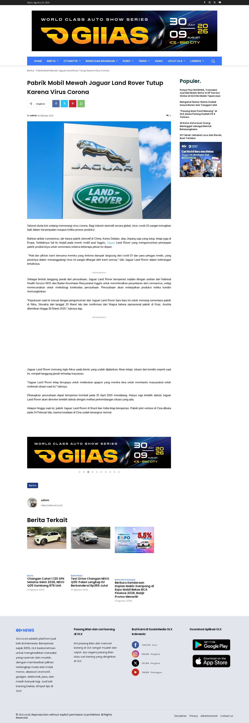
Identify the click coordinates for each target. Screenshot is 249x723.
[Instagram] (210, 3)
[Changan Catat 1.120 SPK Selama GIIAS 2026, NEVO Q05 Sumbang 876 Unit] (46, 549)
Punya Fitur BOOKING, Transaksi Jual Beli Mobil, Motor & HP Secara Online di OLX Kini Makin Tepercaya (200, 93)
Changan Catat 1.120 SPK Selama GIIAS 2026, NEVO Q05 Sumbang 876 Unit (46, 582)
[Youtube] (220, 3)
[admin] (32, 502)
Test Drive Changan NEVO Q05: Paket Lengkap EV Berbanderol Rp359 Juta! (90, 582)
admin (33, 115)
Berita (30, 70)
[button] (213, 61)
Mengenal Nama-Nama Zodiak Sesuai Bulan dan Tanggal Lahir (198, 104)
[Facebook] (205, 3)
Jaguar (111, 242)
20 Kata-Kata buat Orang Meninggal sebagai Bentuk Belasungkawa (195, 126)
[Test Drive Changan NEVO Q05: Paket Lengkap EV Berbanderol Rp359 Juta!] (90, 549)
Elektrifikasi (76, 576)
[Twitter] (215, 3)
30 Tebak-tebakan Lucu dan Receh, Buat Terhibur (201, 137)
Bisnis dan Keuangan (125, 580)
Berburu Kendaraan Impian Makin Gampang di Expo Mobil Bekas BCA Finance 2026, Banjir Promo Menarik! (134, 589)
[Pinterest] (72, 103)
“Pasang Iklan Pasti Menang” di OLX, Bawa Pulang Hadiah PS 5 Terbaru (198, 114)
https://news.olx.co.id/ (52, 505)
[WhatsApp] (81, 103)
